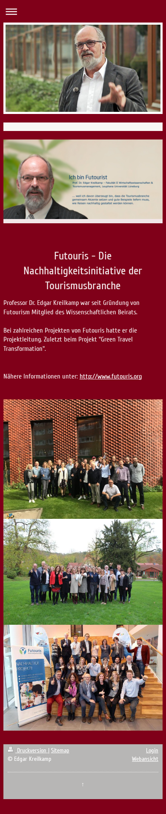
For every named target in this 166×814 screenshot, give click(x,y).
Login (152, 750)
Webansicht (145, 759)
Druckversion (31, 750)
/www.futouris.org (118, 376)
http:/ (87, 376)
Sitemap (60, 750)
